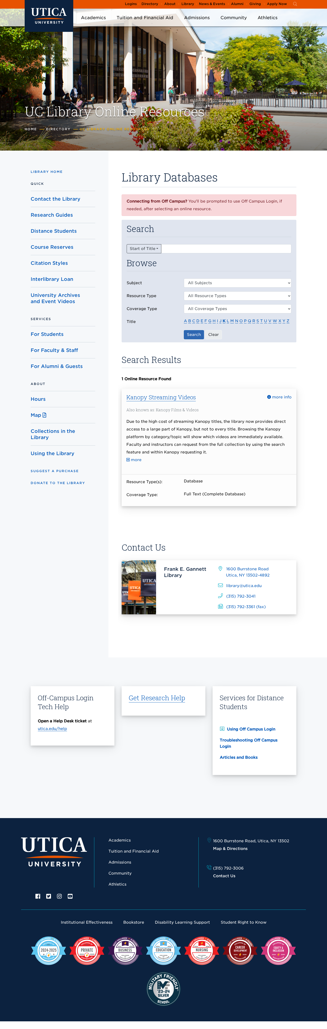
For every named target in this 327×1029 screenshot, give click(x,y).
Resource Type (141, 296)
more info (281, 397)
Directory (149, 4)
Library (187, 4)
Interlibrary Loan (52, 279)
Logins (131, 4)
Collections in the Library (53, 434)
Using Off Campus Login (251, 729)
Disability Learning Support (182, 922)
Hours (38, 399)
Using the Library (52, 453)
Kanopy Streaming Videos (161, 397)
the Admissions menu (197, 24)
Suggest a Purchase (55, 471)
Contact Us (224, 876)
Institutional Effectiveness (87, 922)
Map (37, 415)
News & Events (212, 4)
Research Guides (52, 215)
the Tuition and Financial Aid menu (145, 24)
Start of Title (142, 248)
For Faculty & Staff (54, 350)
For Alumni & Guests (57, 366)
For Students (47, 334)
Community (233, 17)
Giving (255, 4)
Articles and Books (239, 757)
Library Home (47, 172)
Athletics (267, 17)
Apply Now (277, 4)
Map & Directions (230, 848)
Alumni (237, 4)
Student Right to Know (243, 922)
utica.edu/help (52, 728)
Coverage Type (142, 308)
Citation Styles (49, 263)
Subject (134, 283)
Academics (93, 17)
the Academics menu (93, 24)
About (169, 4)
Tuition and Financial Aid (145, 17)
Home (31, 129)
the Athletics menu (267, 24)
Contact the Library (55, 199)
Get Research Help (157, 697)
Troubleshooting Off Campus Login (248, 743)
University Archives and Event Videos (55, 298)
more (135, 460)
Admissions (197, 17)
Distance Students (54, 231)
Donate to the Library (58, 483)
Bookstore (133, 922)
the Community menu (233, 24)
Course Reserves (52, 247)
